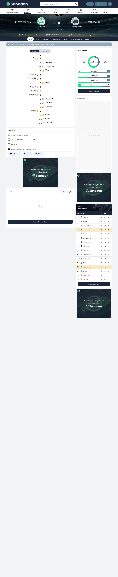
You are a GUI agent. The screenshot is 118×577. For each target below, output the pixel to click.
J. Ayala (33, 110)
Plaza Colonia (23, 22)
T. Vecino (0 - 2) (49, 67)
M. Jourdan (32, 94)
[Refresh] (70, 191)
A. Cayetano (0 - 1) (50, 63)
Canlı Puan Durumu (76, 39)
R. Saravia (33, 86)
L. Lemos (47, 82)
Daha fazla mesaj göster (40, 222)
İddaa (65, 39)
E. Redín (33, 90)
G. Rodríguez (48, 104)
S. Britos (47, 114)
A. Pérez (33, 58)
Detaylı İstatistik (94, 91)
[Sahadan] (23, 4)
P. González (48, 122)
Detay (30, 39)
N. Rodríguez (48, 102)
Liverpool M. (93, 22)
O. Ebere (34, 87)
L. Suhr (34, 91)
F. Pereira (47, 70)
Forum (87, 39)
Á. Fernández (32, 78)
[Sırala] (63, 191)
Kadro (38, 39)
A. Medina (47, 124)
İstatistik (45, 39)
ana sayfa (11, 44)
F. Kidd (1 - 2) (32, 75)
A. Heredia (33, 95)
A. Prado (47, 118)
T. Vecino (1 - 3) (49, 99)
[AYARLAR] (110, 4)
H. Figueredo (48, 106)
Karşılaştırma (56, 39)
